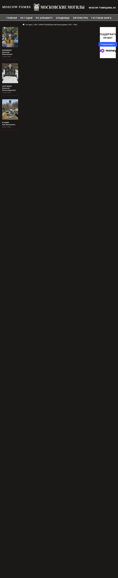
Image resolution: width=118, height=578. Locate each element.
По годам (26, 18)
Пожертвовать (108, 44)
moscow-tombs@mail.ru (102, 8)
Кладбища (63, 18)
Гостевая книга (101, 18)
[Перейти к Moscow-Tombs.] (23, 24)
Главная (11, 18)
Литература (80, 18)
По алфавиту (44, 18)
